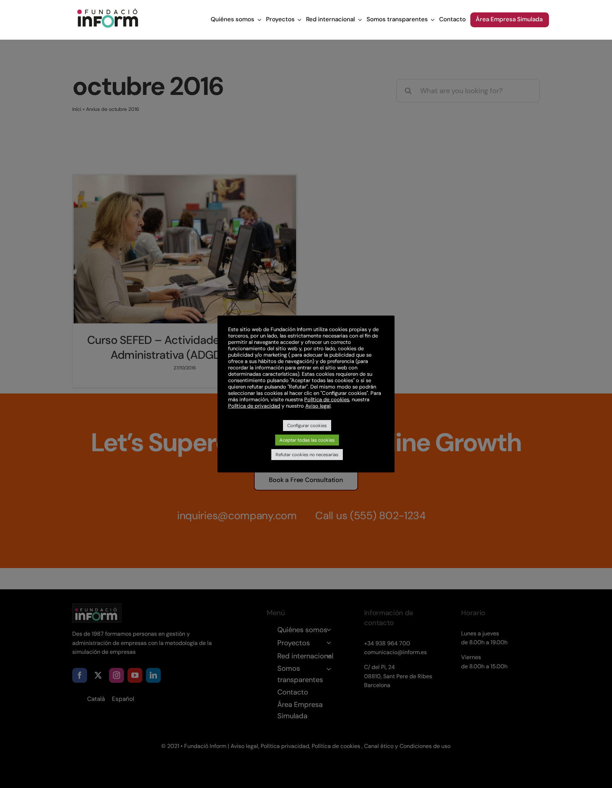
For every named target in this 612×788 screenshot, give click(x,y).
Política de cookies (326, 399)
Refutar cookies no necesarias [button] (307, 455)
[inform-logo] (107, 7)
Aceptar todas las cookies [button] (307, 440)
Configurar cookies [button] (307, 426)
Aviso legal (317, 405)
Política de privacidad (254, 405)
